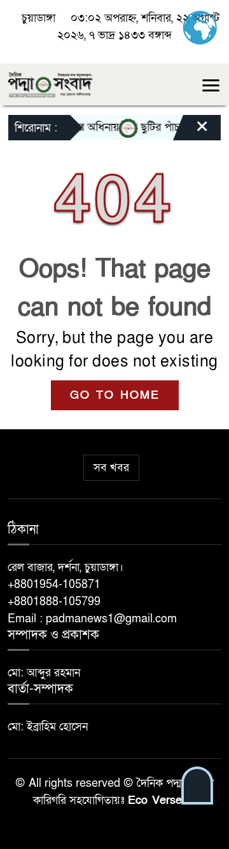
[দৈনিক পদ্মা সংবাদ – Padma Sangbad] (50, 83)
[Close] (191, 130)
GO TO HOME (115, 395)
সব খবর (111, 467)
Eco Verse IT (162, 800)
